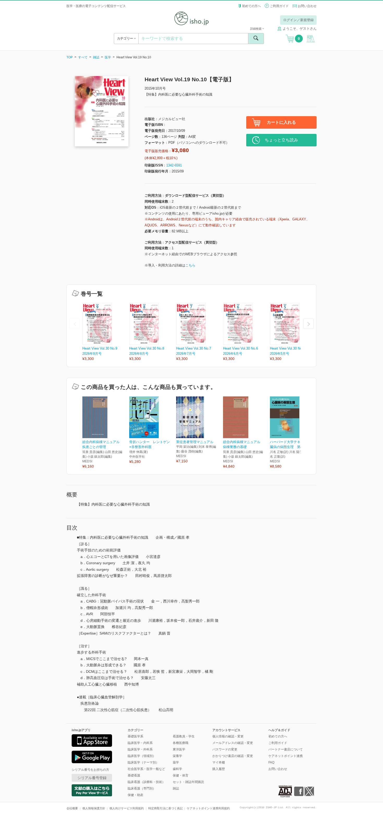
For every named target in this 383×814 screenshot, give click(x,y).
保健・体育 (180, 775)
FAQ (271, 762)
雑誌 (96, 57)
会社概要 (72, 808)
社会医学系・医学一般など (146, 769)
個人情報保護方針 (93, 808)
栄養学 (177, 756)
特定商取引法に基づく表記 (165, 808)
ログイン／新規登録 (298, 20)
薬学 (176, 762)
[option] (105, 332)
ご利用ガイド (279, 6)
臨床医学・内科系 (140, 743)
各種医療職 (180, 743)
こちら (190, 265)
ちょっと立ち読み (281, 140)
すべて (83, 57)
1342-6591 (174, 165)
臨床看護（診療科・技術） (146, 782)
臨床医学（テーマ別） (143, 762)
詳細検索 (256, 28)
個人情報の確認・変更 (228, 736)
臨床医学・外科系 (140, 749)
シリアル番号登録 (92, 778)
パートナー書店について (285, 749)
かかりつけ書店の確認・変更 (232, 756)
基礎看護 (134, 775)
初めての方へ (251, 6)
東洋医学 (179, 749)
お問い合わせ (307, 6)
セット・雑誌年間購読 (188, 782)
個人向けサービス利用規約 (126, 808)
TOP (69, 57)
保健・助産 (135, 795)
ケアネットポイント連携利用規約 (208, 808)
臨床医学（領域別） (142, 756)
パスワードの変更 (224, 749)
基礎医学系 (135, 736)
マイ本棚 (218, 762)
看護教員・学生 (184, 736)
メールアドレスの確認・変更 (232, 743)
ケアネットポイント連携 (285, 756)
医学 (108, 57)
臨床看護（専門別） (142, 788)
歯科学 (177, 769)
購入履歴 (218, 769)
